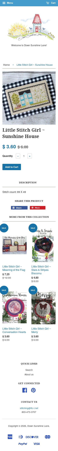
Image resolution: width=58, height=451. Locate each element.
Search (29, 369)
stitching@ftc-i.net (29, 408)
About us (29, 374)
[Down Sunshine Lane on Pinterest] (33, 391)
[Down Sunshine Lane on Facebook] (24, 391)
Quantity (7, 156)
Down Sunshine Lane (38, 425)
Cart (53, 2)
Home (6, 64)
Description (28, 182)
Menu (9, 2)
